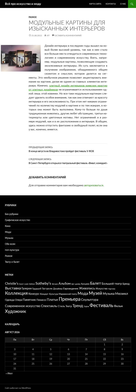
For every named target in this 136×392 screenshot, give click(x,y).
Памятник (29, 299)
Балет (95, 283)
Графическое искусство (17, 220)
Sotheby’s (43, 283)
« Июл (9, 373)
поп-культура (12, 250)
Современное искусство (22, 306)
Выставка (13, 288)
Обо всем (10, 244)
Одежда (9, 300)
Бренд (126, 284)
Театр (69, 306)
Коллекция (16, 293)
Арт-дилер (75, 284)
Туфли (86, 306)
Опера (18, 300)
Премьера (69, 299)
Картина (111, 289)
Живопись (87, 288)
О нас (123, 4)
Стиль (61, 306)
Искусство (102, 288)
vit (48, 36)
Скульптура (89, 299)
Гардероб (36, 289)
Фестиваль (101, 305)
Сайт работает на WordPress (18, 388)
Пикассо (41, 300)
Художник (15, 311)
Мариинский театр (68, 294)
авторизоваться (93, 185)
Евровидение (70, 288)
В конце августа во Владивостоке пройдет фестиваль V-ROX (61, 149)
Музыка (9, 238)
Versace (55, 284)
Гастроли (47, 288)
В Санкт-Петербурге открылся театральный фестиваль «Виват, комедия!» (68, 161)
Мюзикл (121, 293)
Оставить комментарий (68, 36)
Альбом (65, 283)
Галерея (27, 288)
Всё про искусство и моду (23, 3)
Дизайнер (58, 289)
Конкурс (33, 293)
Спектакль (49, 306)
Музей (95, 293)
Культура (53, 294)
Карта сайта (95, 4)
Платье (52, 299)
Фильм (118, 306)
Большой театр (112, 283)
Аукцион (85, 284)
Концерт (44, 294)
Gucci (21, 284)
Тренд (77, 306)
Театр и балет (12, 262)
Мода (8, 232)
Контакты (111, 4)
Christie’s (11, 283)
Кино (7, 226)
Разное (33, 17)
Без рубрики (11, 214)
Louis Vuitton (29, 284)
